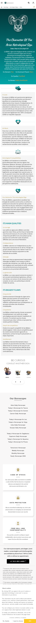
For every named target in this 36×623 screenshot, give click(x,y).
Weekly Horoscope (18, 450)
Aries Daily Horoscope (18, 405)
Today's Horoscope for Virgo (18, 422)
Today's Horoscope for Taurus (18, 408)
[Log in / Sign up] (33, 2)
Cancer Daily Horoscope (18, 413)
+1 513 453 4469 (18, 561)
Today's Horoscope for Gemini (18, 411)
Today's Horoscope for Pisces (18, 442)
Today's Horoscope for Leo (18, 419)
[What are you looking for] (28, 2)
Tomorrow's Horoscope (18, 447)
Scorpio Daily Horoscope (18, 427)
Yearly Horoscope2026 (18, 456)
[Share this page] (34, 7)
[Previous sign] (16, 382)
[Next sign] (20, 382)
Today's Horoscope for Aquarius (18, 439)
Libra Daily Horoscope (18, 425)
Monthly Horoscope (18, 453)
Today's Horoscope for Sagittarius (18, 433)
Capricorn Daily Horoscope (18, 436)
